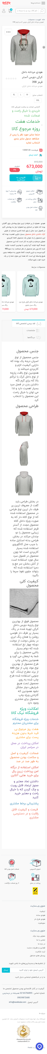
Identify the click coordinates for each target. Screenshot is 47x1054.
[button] (10, 11)
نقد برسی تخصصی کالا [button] (26, 323)
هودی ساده (40, 915)
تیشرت (42, 911)
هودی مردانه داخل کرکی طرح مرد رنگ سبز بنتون (31, 303)
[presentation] (43, 47)
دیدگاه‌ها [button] (31, 337)
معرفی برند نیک (39, 936)
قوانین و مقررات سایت (36, 948)
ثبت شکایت (40, 951)
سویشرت (41, 923)
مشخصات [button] (31, 330)
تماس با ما (40, 940)
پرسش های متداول (37, 955)
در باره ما (41, 944)
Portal (30, 1048)
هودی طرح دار (39, 919)
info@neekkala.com (17, 1002)
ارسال (6, 970)
